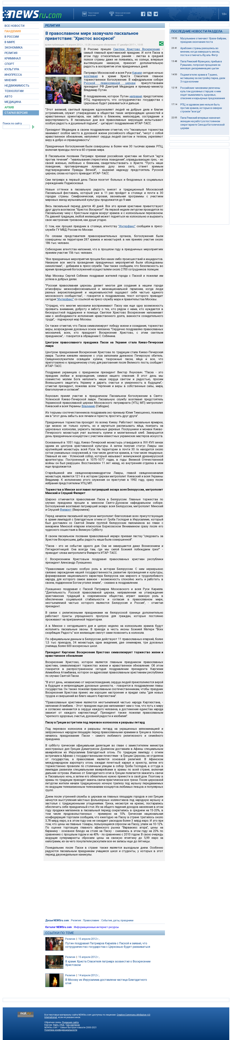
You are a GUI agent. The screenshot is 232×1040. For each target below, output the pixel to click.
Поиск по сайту (12, 123)
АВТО (8, 96)
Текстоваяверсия (93, 14)
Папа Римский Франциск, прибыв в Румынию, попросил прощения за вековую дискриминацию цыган (201, 65)
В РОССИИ (12, 36)
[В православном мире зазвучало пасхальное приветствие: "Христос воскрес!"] (63, 61)
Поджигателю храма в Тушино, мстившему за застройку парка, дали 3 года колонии (202, 78)
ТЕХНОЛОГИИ (14, 91)
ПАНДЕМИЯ (13, 31)
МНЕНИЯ (10, 80)
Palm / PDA (58, 1025)
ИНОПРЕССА (13, 74)
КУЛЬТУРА (12, 69)
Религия (52, 25)
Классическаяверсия (122, 14)
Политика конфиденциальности (60, 1030)
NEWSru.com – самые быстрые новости (65, 1027)
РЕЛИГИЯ (11, 53)
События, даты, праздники (117, 920)
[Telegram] (156, 14)
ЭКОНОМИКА (14, 47)
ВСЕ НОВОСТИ (14, 26)
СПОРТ (9, 64)
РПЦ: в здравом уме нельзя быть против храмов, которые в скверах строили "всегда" (201, 108)
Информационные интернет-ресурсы (96, 927)
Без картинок (73, 1025)
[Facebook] (143, 14)
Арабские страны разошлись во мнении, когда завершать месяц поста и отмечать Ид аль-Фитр (199, 52)
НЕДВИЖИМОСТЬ (17, 85)
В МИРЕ (10, 42)
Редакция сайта (70, 1022)
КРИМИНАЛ (13, 58)
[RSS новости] (149, 14)
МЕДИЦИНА (13, 102)
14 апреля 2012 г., (89, 975)
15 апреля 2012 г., (89, 938)
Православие (91, 920)
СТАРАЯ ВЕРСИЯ (16, 113)
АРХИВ (9, 107)
